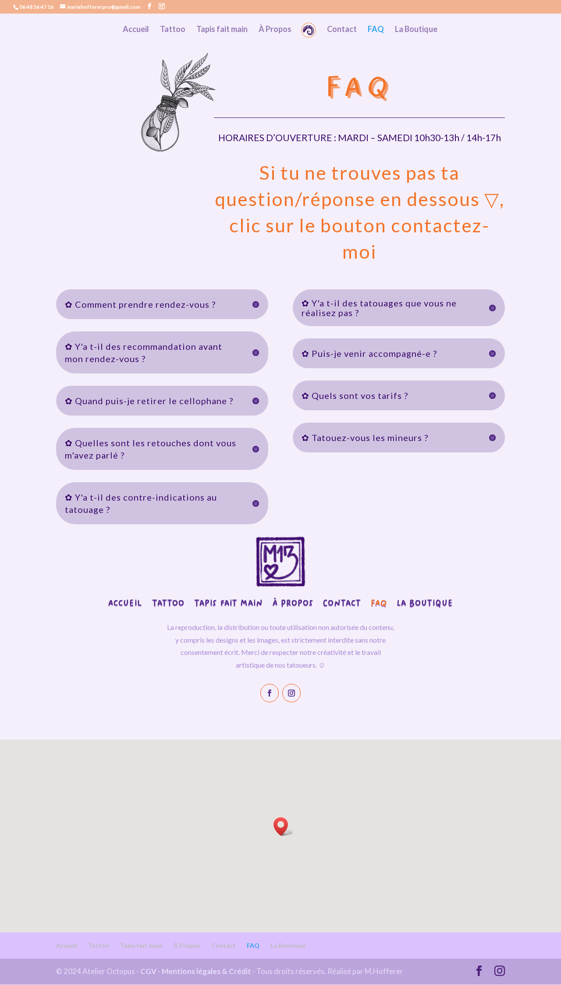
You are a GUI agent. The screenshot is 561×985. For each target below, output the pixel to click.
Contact (342, 30)
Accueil (136, 30)
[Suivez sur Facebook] (269, 693)
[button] (283, 826)
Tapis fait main (222, 30)
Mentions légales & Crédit (206, 971)
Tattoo (172, 30)
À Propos (275, 30)
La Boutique (416, 30)
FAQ (376, 30)
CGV (148, 971)
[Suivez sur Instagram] (291, 693)
